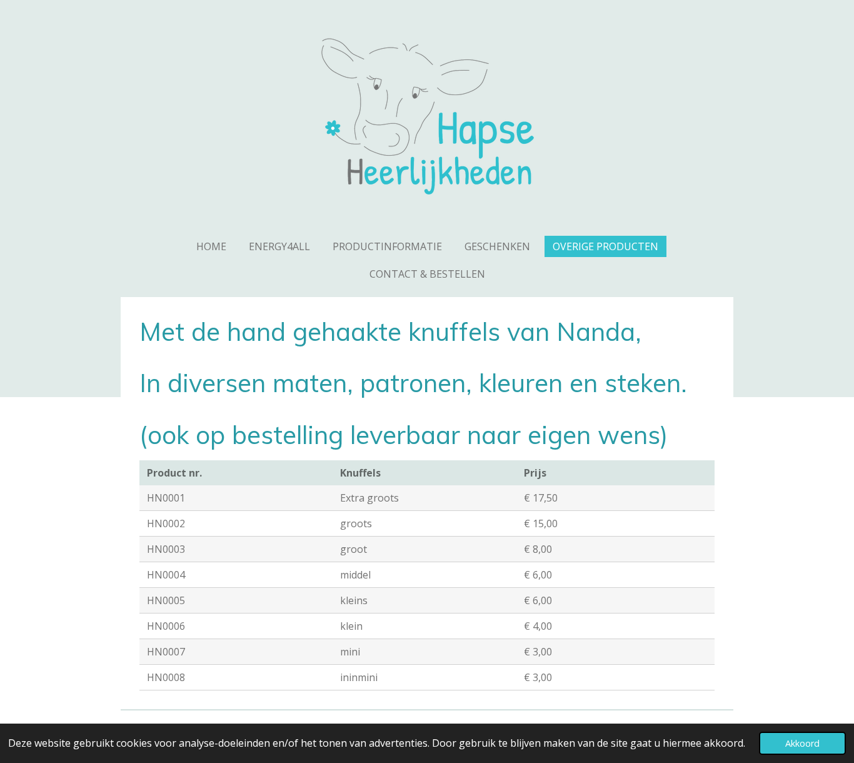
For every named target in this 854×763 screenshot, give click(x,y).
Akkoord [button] (802, 743)
